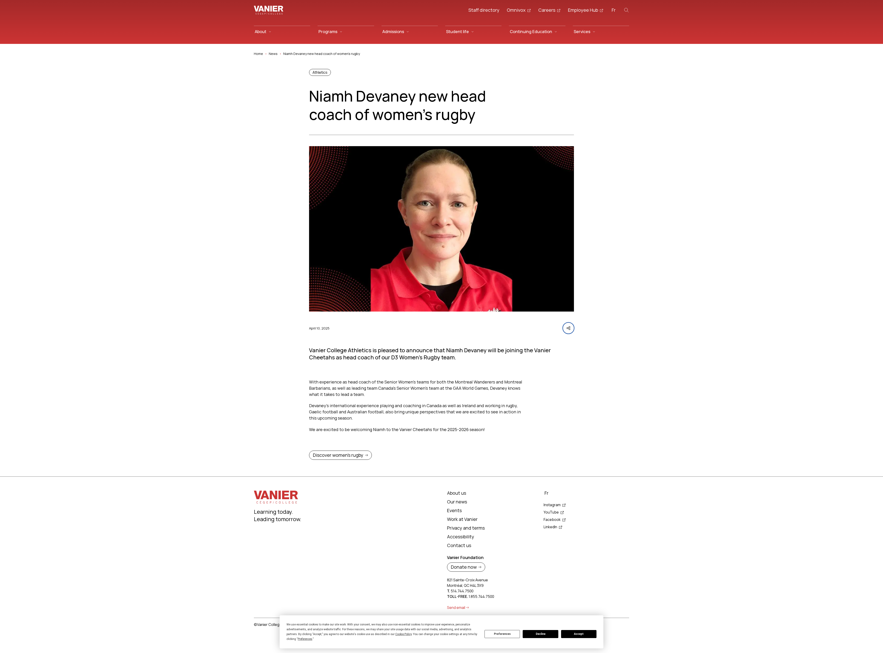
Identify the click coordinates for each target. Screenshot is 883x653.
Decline (540, 634)
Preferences (502, 634)
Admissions (393, 31)
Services (582, 31)
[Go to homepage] (268, 10)
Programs (327, 31)
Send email (456, 607)
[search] (626, 10)
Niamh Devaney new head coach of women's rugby (321, 53)
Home (258, 53)
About (260, 31)
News (273, 53)
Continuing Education (531, 31)
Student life (457, 31)
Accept (579, 634)
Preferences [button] (305, 639)
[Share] (568, 328)
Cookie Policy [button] (403, 634)
